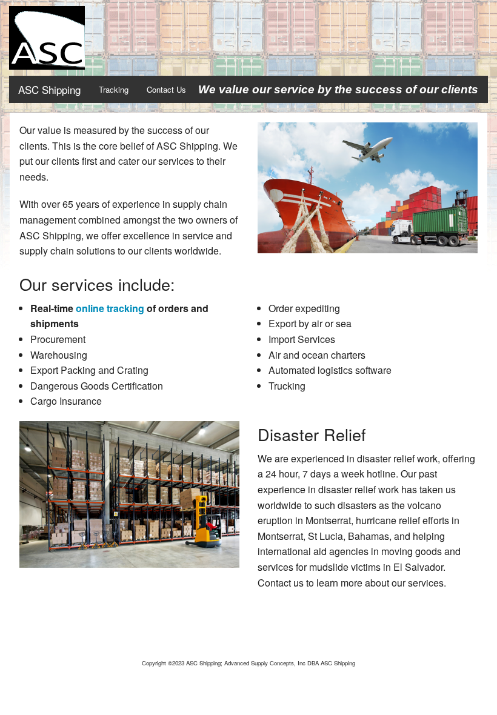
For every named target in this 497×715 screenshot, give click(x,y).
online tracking (110, 308)
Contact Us (166, 89)
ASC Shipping (49, 89)
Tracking (113, 89)
